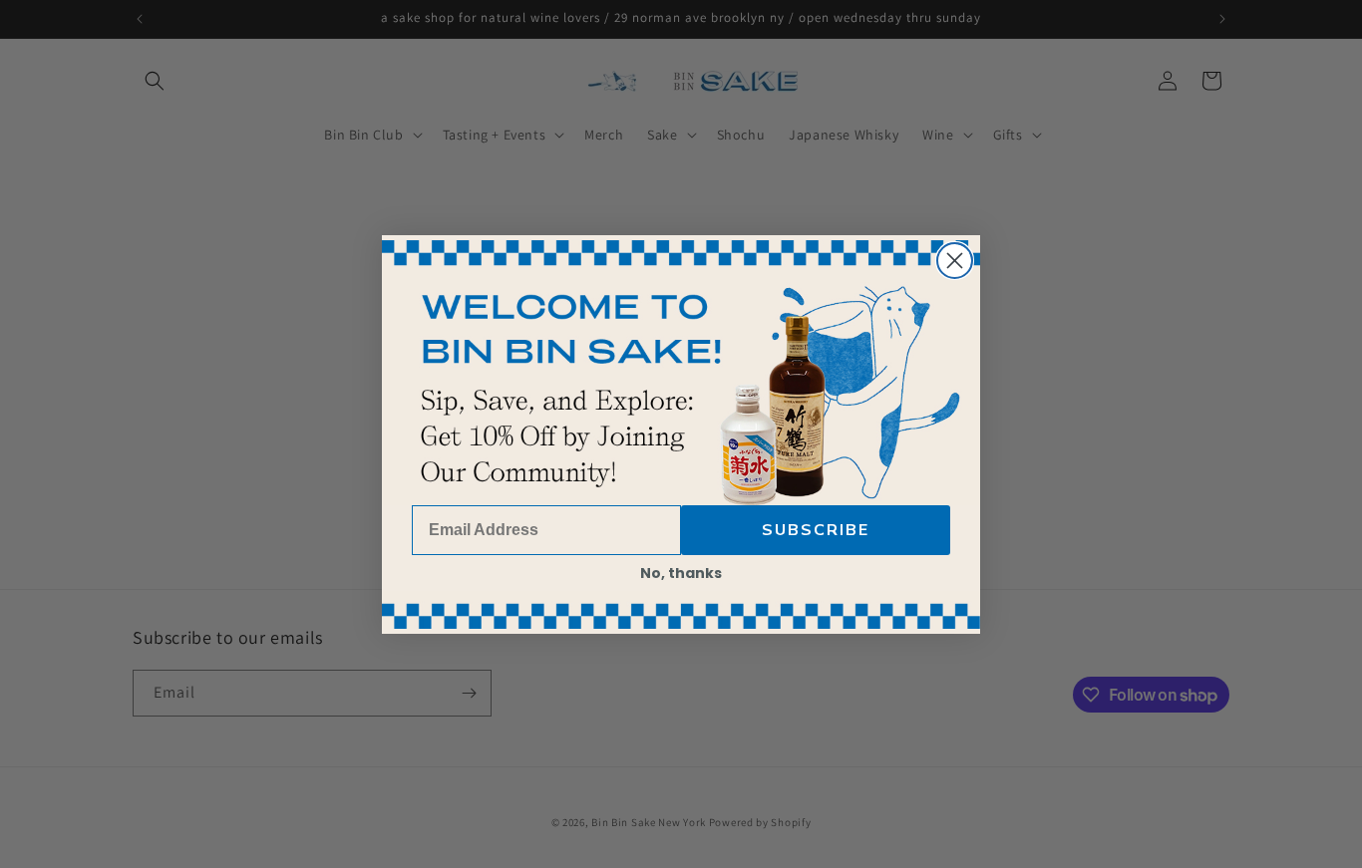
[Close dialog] (954, 260)
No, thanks (681, 573)
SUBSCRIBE (815, 530)
